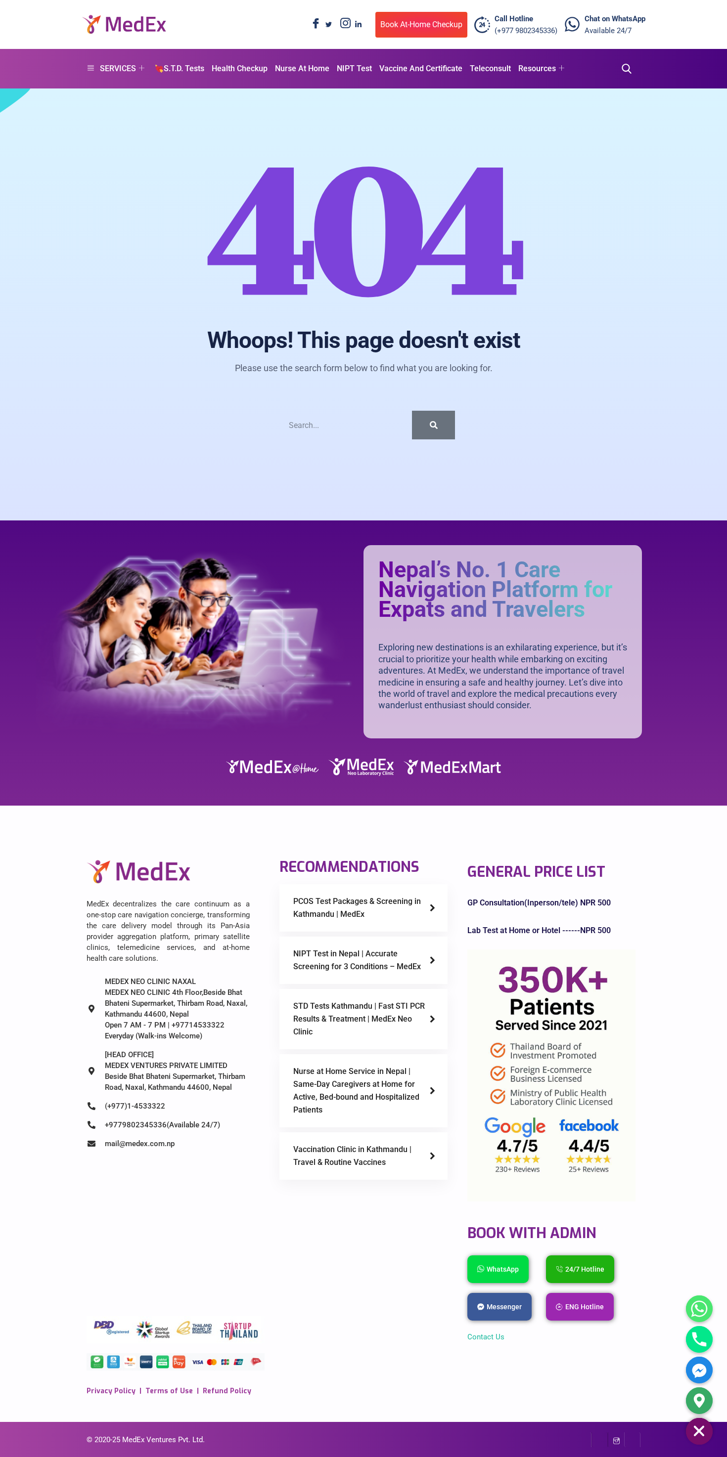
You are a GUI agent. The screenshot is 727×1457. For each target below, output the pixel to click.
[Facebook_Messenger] (699, 1370)
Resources (537, 68)
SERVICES (118, 68)
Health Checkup (240, 68)
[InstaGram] (616, 1439)
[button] (624, 69)
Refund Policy (227, 1391)
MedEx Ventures (149, 1439)
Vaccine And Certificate (420, 68)
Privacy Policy (111, 1391)
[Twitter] (328, 24)
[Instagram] (343, 24)
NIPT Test (354, 68)
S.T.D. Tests (184, 68)
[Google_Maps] (699, 1400)
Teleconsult (490, 68)
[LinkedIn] (358, 24)
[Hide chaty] (699, 1431)
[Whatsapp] (699, 1308)
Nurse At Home (302, 68)
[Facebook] (313, 24)
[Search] (433, 425)
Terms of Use (169, 1391)
